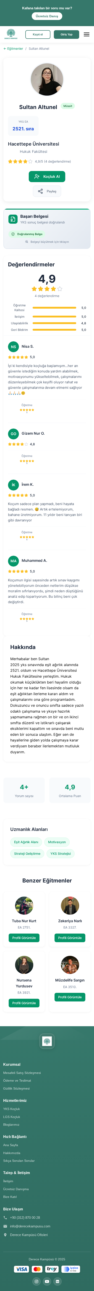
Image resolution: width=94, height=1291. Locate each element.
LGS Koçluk (11, 1117)
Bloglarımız (11, 1124)
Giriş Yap (66, 34)
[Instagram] (36, 1281)
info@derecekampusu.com (30, 1226)
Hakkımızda (11, 1153)
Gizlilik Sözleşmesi (16, 1088)
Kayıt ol (38, 34)
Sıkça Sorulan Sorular (19, 1160)
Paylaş (51, 191)
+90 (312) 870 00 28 (25, 1217)
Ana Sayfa (10, 1145)
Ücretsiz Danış (47, 16)
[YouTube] (47, 1281)
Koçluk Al (51, 176)
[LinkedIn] (57, 1281)
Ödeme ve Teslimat (17, 1080)
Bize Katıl (10, 1197)
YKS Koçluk (11, 1109)
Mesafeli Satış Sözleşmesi (22, 1073)
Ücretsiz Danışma (16, 1189)
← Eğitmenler (13, 48)
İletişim (8, 1181)
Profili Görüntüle (24, 938)
